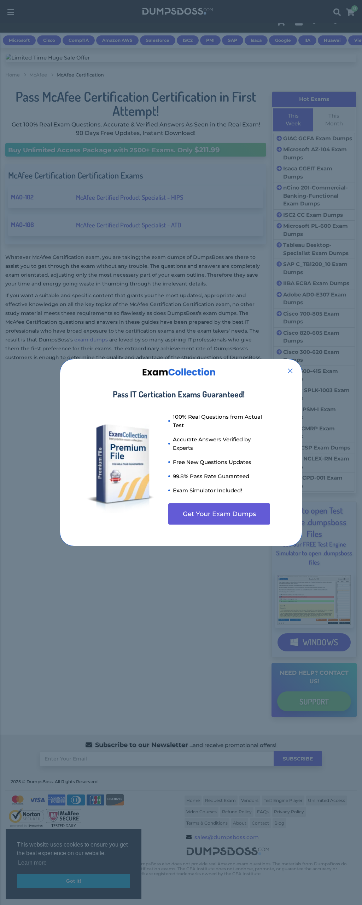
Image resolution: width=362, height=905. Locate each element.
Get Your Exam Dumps (219, 514)
